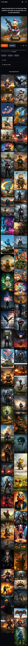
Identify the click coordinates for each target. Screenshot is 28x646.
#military (10, 55)
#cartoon (4, 55)
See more (14, 51)
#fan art (16, 55)
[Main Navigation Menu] (25, 2)
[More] (21, 45)
